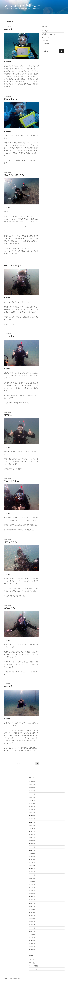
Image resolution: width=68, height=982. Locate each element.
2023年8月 (32, 781)
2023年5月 (32, 791)
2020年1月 (32, 887)
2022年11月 (32, 800)
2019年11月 (32, 893)
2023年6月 (32, 787)
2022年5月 (32, 816)
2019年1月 (32, 921)
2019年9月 (32, 900)
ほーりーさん (10, 541)
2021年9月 (32, 840)
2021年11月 (32, 834)
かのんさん (45, 40)
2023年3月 (32, 794)
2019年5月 (32, 912)
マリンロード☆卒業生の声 (22, 6)
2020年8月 (32, 872)
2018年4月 (32, 946)
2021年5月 (32, 853)
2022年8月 (32, 806)
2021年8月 (32, 844)
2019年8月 (32, 903)
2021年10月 (32, 837)
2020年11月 (32, 865)
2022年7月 (32, 809)
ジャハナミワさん (13, 265)
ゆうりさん (45, 31)
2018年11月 (32, 925)
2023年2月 (32, 797)
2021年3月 (32, 859)
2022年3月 (32, 822)
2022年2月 (32, 825)
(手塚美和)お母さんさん (48, 34)
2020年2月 (32, 884)
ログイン (31, 959)
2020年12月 (32, 862)
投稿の (32, 962)
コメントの (33, 966)
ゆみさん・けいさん (14, 175)
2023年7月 (32, 784)
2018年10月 (32, 928)
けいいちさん (45, 37)
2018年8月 (32, 934)
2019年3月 (32, 918)
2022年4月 (32, 819)
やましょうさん (11, 481)
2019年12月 (32, 890)
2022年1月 (32, 828)
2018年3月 (32, 950)
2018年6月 (32, 940)
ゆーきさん (9, 336)
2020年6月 (32, 878)
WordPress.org (33, 969)
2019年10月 (32, 897)
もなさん (8, 29)
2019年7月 (32, 906)
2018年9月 (32, 931)
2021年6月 (32, 850)
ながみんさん (45, 43)
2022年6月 (32, 812)
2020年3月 (32, 881)
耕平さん (8, 415)
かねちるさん (10, 98)
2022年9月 (32, 803)
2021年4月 (32, 856)
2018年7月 (32, 937)
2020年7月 (32, 875)
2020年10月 (32, 869)
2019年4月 (32, 915)
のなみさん (9, 607)
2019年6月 (32, 909)
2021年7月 (32, 847)
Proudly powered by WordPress (11, 978)
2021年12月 (32, 831)
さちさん (8, 686)
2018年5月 (32, 943)
